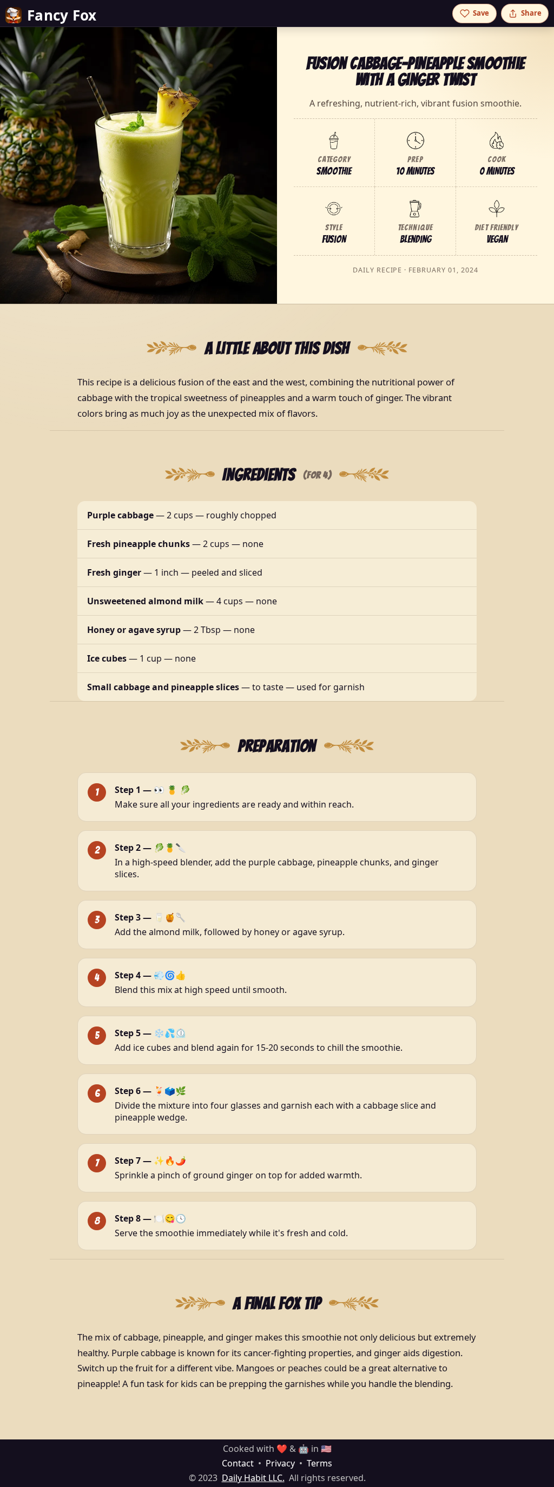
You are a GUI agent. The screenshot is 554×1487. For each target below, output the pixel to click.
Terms (319, 1463)
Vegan (496, 239)
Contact (238, 1463)
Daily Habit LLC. (253, 1478)
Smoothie (333, 171)
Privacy (280, 1463)
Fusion (334, 239)
